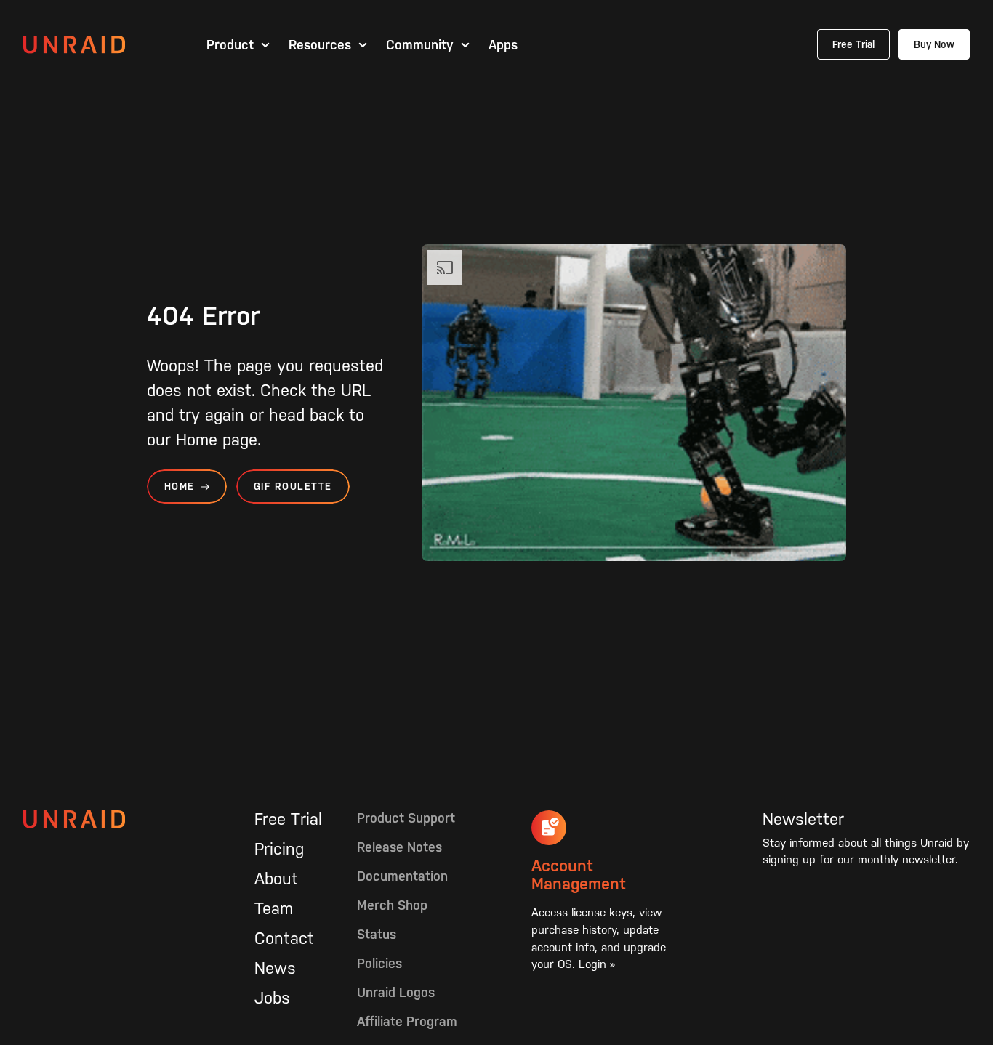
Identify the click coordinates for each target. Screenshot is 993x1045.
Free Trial (853, 44)
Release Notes (399, 847)
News (275, 968)
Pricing (279, 848)
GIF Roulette (293, 486)
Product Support (406, 818)
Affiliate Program (407, 1021)
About (276, 878)
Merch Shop (392, 905)
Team (273, 908)
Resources (320, 45)
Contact (284, 938)
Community (420, 45)
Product (230, 45)
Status (376, 934)
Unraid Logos (396, 992)
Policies (379, 963)
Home (179, 486)
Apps (503, 45)
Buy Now (934, 44)
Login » (597, 964)
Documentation (402, 876)
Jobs (272, 997)
